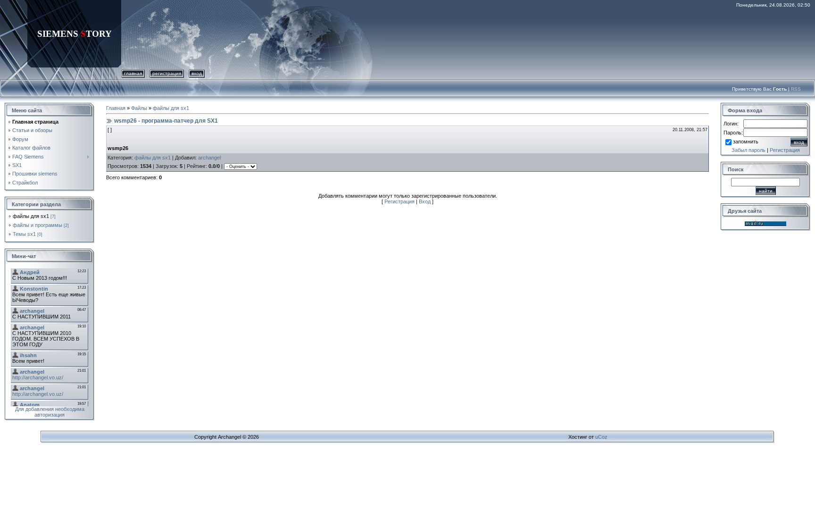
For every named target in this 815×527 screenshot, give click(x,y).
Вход (196, 73)
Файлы (139, 108)
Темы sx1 (24, 234)
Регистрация (166, 73)
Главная (133, 73)
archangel (209, 157)
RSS (796, 89)
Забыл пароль (748, 150)
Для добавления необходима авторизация (49, 412)
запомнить (745, 141)
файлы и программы (37, 225)
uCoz (601, 437)
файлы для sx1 (31, 216)
